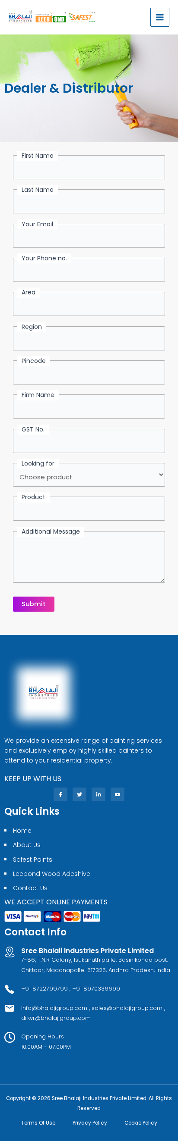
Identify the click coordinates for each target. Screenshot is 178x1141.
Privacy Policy (90, 1122)
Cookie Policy (140, 1122)
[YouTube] (117, 794)
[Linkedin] (98, 794)
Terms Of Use (38, 1122)
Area (28, 292)
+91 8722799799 (44, 989)
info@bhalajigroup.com (55, 1008)
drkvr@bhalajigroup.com (56, 1018)
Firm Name (38, 395)
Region (32, 326)
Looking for (38, 463)
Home (22, 830)
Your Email (37, 224)
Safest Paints (32, 859)
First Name (38, 155)
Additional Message (51, 531)
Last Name (38, 189)
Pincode (34, 360)
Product (33, 497)
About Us (27, 845)
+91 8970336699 (96, 989)
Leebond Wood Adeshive (51, 873)
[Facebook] (60, 794)
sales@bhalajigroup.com (127, 1008)
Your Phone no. (44, 258)
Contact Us (30, 888)
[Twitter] (79, 794)
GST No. (33, 429)
